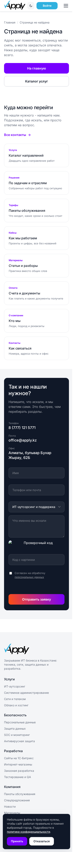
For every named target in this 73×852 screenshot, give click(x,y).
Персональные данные (20, 722)
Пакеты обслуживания (19, 794)
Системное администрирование (26, 692)
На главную (36, 68)
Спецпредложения (17, 800)
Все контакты (15, 135)
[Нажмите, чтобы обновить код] (36, 545)
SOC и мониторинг (17, 735)
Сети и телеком (15, 699)
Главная (9, 22)
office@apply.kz (23, 440)
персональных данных (29, 577)
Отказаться (41, 841)
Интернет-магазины (18, 764)
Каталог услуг (36, 81)
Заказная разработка (19, 770)
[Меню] (66, 6)
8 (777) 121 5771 (22, 427)
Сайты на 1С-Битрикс (19, 758)
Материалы (12, 813)
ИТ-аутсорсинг (14, 686)
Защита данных (15, 728)
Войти (47, 5)
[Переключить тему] (30, 5)
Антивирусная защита (19, 741)
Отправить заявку (36, 599)
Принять (17, 841)
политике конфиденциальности (28, 831)
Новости (10, 806)
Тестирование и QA (17, 777)
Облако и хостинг (16, 705)
